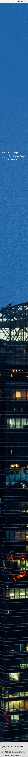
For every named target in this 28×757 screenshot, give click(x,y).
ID (21, 1)
